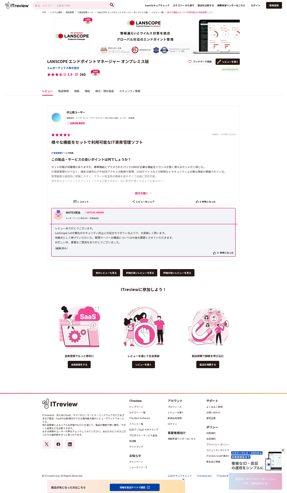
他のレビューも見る (106, 272)
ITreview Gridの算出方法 (219, 455)
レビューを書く (230, 61)
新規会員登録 (175, 418)
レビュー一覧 (157, 12)
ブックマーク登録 (202, 61)
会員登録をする (79, 364)
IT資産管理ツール (85, 12)
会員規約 (211, 438)
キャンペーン (136, 461)
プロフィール (175, 406)
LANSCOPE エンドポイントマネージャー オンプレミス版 (122, 12)
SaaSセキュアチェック (180, 475)
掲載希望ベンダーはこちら (182, 438)
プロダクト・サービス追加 (143, 435)
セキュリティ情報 (129, 91)
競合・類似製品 (104, 91)
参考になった (208, 201)
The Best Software (139, 418)
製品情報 (63, 91)
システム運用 (56, 12)
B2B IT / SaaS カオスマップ (143, 429)
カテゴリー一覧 (137, 412)
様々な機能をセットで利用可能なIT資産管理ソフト (97, 142)
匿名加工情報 (213, 461)
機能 (87, 91)
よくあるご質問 (214, 406)
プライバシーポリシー (218, 444)
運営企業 (211, 418)
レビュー (47, 91)
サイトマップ (136, 446)
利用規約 (211, 433)
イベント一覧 (136, 424)
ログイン (255, 5)
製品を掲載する (208, 364)
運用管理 (70, 12)
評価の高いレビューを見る (140, 272)
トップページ (136, 406)
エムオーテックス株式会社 (63, 68)
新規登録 (274, 5)
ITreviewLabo (204, 475)
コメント (83, 201)
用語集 (132, 441)
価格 (76, 91)
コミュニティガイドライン (220, 450)
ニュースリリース (138, 467)
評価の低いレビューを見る (177, 272)
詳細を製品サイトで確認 (132, 487)
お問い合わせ (213, 412)
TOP (44, 12)
